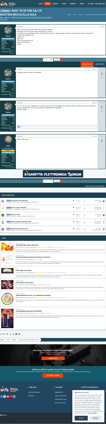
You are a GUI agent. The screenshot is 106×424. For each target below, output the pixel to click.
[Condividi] (104, 243)
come (28, 17)
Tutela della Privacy (61, 399)
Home (41, 4)
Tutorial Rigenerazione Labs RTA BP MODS (29, 311)
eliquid (38, 17)
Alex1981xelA (10, 209)
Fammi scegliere (92, 413)
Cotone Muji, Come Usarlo (23, 270)
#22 (96, 102)
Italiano (4, 415)
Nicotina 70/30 (15, 214)
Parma (13, 46)
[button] (59, 3)
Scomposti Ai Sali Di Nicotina (19, 200)
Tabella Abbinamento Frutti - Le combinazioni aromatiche (33, 295)
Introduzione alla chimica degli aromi (27, 245)
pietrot (3, 17)
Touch (17, 284)
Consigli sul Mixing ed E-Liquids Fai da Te (29, 202)
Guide (64, 4)
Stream (55, 4)
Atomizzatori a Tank (20, 309)
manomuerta (10, 202)
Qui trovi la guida (53, 375)
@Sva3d (19, 106)
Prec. (51, 59)
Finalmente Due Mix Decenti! (19, 228)
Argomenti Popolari (34, 392)
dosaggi (33, 17)
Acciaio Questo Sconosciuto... (25, 282)
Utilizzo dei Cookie (60, 396)
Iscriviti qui (53, 358)
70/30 (16, 17)
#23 (96, 136)
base (25, 17)
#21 (96, 69)
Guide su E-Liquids (20, 243)
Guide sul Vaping (19, 255)
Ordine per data (87, 64)
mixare (5, 19)
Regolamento (59, 392)
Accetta (81, 418)
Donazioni (31, 396)
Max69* (99, 216)
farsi (45, 17)
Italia (13, 160)
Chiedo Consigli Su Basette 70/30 (21, 221)
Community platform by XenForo (30, 420)
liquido (49, 17)
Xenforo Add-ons (53, 420)
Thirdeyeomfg (10, 223)
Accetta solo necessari (95, 418)
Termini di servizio (60, 403)
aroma (20, 17)
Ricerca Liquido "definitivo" (19, 207)
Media (82, 4)
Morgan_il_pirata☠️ (11, 230)
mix (1, 19)
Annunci (73, 4)
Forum (47, 4)
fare (42, 17)
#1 (104, 26)
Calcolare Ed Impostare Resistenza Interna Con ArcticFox (33, 257)
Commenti (46, 313)
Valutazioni (61, 247)
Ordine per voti (99, 64)
